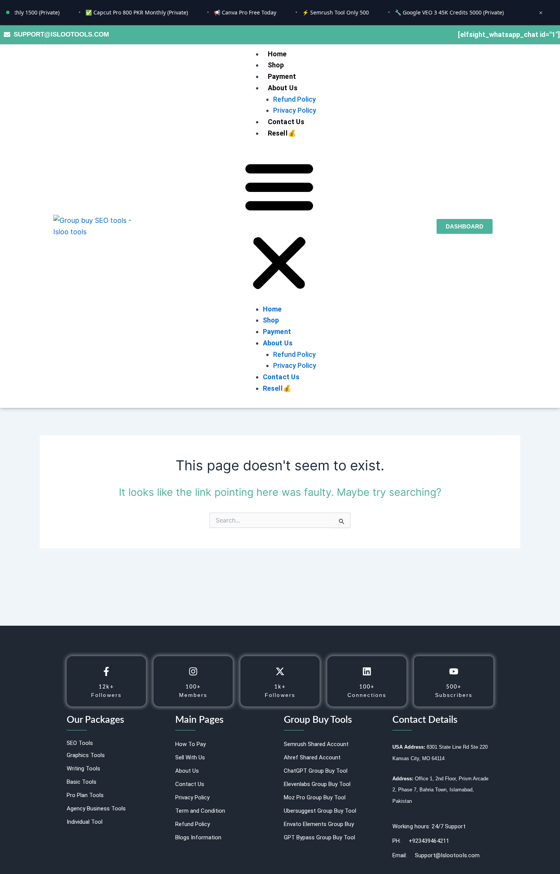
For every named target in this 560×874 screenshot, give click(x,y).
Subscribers (453, 695)
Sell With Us (190, 757)
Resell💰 (282, 133)
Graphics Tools (86, 755)
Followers (106, 695)
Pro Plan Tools (85, 795)
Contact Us (286, 122)
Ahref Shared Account (312, 757)
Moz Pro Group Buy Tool (315, 797)
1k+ (279, 687)
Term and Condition (200, 810)
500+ (453, 687)
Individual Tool (84, 821)
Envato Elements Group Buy (319, 824)
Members (193, 695)
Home (277, 54)
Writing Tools (83, 768)
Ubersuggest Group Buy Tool (320, 810)
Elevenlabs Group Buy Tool (317, 784)
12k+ (106, 687)
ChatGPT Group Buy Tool (315, 770)
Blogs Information (198, 837)
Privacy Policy (294, 110)
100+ (193, 687)
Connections (366, 695)
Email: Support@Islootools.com (436, 855)
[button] (279, 226)
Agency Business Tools (96, 808)
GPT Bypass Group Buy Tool (319, 837)
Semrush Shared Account (316, 744)
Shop (276, 65)
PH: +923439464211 (420, 840)
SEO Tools (80, 743)
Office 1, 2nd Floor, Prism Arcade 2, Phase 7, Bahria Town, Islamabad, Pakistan (440, 790)
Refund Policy (294, 99)
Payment (282, 76)
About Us (283, 88)
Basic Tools (81, 781)
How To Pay (190, 744)
